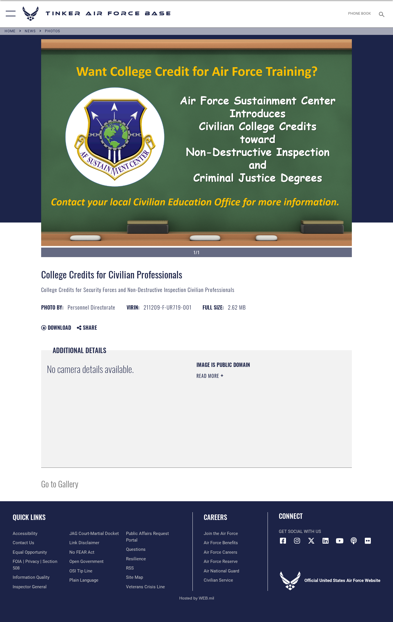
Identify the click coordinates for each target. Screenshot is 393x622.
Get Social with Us (300, 531)
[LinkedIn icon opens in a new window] (325, 540)
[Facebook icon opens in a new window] (283, 540)
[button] (9, 13)
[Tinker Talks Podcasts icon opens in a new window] (353, 540)
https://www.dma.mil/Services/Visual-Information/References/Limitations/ (264, 420)
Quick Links (29, 517)
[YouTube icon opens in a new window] (339, 540)
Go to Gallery (59, 483)
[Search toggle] (383, 13)
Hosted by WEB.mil (196, 598)
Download (58, 327)
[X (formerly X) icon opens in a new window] (311, 540)
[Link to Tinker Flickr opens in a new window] (367, 540)
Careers (215, 517)
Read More (209, 375)
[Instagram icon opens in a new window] (297, 540)
